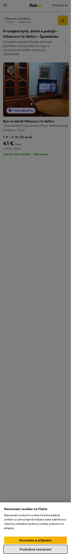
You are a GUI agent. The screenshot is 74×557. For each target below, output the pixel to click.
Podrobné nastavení (35, 549)
